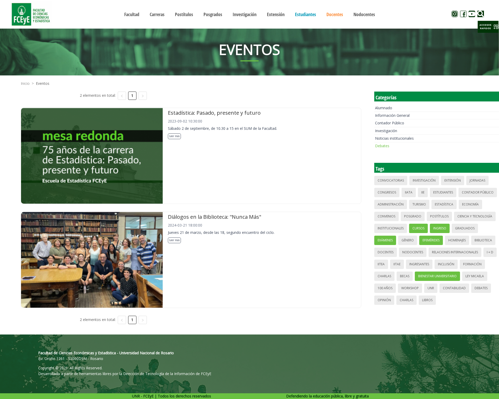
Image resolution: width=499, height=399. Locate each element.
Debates (382, 145)
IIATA (408, 192)
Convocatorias (391, 180)
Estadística (444, 204)
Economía (470, 204)
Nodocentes (412, 252)
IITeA (381, 264)
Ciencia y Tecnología (474, 216)
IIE (422, 192)
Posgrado (412, 216)
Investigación (386, 130)
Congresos (387, 192)
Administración (391, 204)
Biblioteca (483, 240)
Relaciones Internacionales (455, 252)
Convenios (386, 216)
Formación (472, 264)
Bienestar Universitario (437, 276)
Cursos (418, 228)
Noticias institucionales (394, 138)
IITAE (396, 264)
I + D (490, 252)
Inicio (25, 83)
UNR (431, 288)
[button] (488, 27)
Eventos (42, 83)
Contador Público (389, 122)
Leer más (174, 136)
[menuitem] (131, 14)
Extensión (452, 180)
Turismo (419, 204)
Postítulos (439, 216)
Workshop (410, 288)
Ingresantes (419, 264)
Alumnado (383, 107)
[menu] (249, 14)
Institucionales (391, 228)
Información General (392, 115)
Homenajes (457, 240)
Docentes (385, 252)
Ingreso (439, 228)
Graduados (465, 228)
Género (408, 240)
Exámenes (385, 240)
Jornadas (477, 180)
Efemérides (431, 240)
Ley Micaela (474, 276)
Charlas (384, 276)
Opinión (384, 300)
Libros (427, 300)
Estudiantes (443, 192)
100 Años (385, 288)
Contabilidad (454, 288)
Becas (404, 276)
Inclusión (446, 264)
